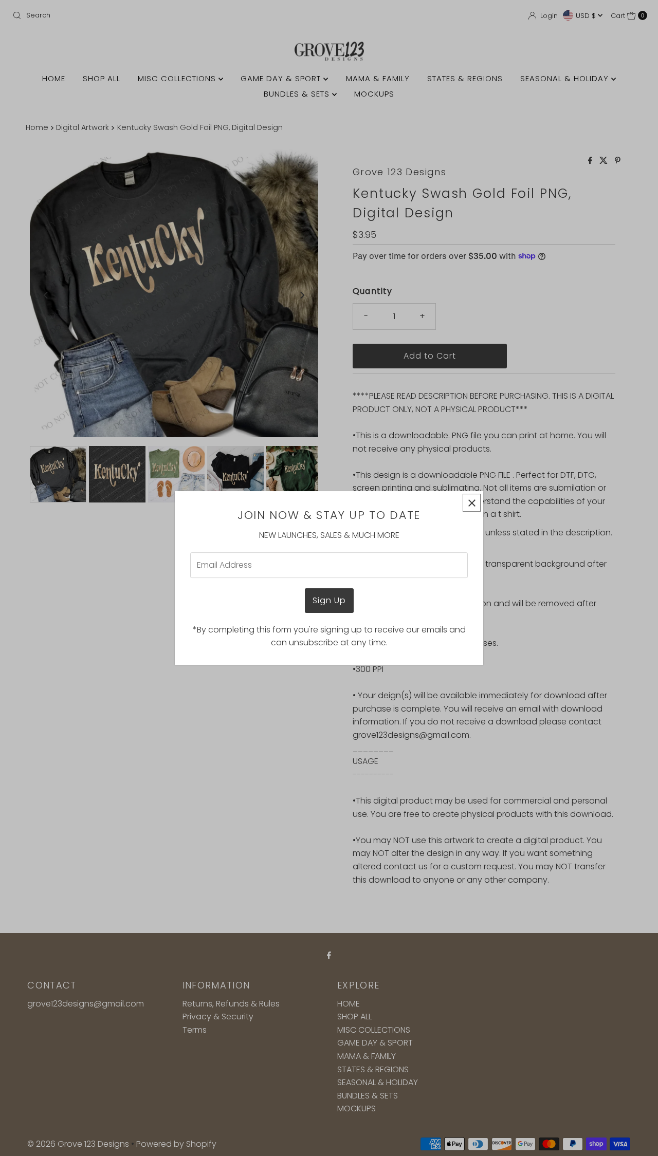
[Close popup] (472, 503)
